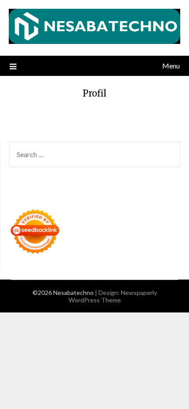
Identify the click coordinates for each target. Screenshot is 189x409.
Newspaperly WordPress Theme (113, 296)
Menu (171, 65)
